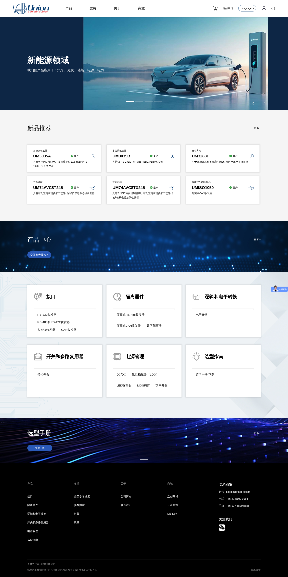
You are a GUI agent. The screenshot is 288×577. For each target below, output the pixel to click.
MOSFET (143, 385)
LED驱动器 (123, 385)
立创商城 (172, 496)
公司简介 (126, 496)
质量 (76, 522)
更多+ (257, 128)
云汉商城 (172, 505)
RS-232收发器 (46, 314)
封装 (76, 513)
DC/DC (121, 374)
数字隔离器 (154, 325)
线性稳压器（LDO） (145, 374)
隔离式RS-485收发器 (130, 314)
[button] (130, 101)
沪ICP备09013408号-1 (85, 570)
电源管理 (32, 531)
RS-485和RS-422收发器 (53, 322)
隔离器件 (32, 505)
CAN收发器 (68, 329)
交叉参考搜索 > (39, 254)
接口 (30, 496)
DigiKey (172, 513)
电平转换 (202, 314)
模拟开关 (43, 374)
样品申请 (228, 8)
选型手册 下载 (205, 374)
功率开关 (162, 385)
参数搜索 (79, 505)
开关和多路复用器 (38, 522)
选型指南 (32, 539)
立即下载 (39, 448)
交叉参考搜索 (82, 496)
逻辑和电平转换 (36, 513)
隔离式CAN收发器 (128, 325)
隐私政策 (256, 570)
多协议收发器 (46, 329)
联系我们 (126, 505)
